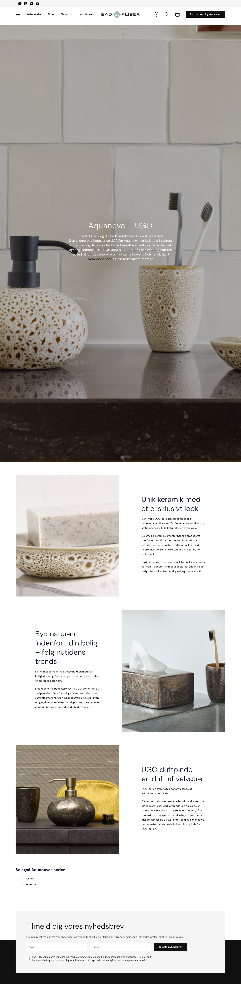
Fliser (51, 14)
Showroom (67, 14)
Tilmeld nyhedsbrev (170, 947)
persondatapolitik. (138, 960)
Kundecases (87, 14)
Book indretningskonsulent (205, 14)
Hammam (32, 884)
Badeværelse (33, 14)
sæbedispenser (99, 259)
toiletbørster (171, 528)
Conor (30, 878)
